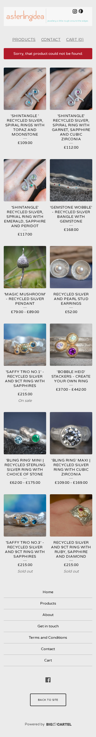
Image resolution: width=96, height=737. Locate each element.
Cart (48, 660)
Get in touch (48, 626)
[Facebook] (48, 679)
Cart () (75, 39)
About (48, 615)
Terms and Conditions (48, 637)
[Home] (48, 16)
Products (24, 39)
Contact (51, 39)
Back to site (48, 699)
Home (48, 592)
